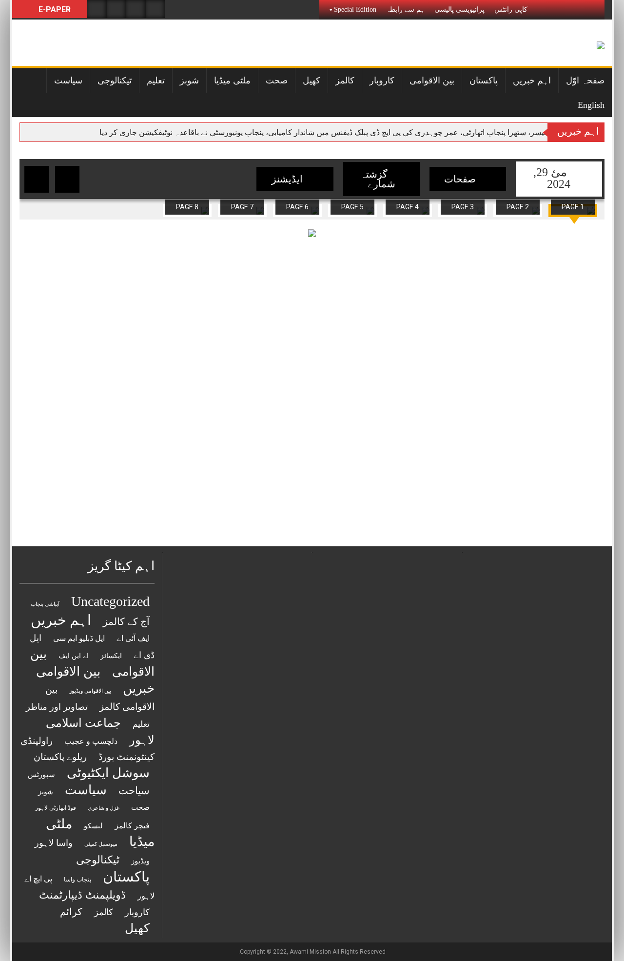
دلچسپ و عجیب (90, 741)
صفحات (461, 179)
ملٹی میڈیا (232, 80)
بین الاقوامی (432, 80)
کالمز (344, 80)
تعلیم (156, 80)
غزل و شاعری (103, 808)
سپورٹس (41, 774)
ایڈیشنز (288, 179)
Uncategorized (110, 601)
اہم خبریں (532, 80)
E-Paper (54, 9)
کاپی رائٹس (510, 9)
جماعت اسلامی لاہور (100, 731)
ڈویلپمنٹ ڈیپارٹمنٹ (82, 895)
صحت (277, 80)
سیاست (68, 80)
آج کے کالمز (126, 621)
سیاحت (134, 791)
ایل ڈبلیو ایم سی (79, 638)
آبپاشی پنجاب (45, 604)
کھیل (311, 80)
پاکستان (483, 80)
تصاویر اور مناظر (57, 707)
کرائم (71, 911)
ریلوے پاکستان (60, 757)
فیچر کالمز (132, 825)
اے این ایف (73, 656)
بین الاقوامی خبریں (95, 680)
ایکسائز (111, 656)
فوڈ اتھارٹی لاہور (55, 808)
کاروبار (382, 80)
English (591, 105)
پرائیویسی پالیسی (459, 9)
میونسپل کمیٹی (100, 844)
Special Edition (355, 9)
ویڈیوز (140, 861)
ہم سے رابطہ (405, 9)
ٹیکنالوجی (115, 80)
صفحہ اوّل (585, 80)
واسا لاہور (54, 843)
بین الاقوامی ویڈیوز (90, 691)
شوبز (189, 80)
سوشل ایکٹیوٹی (108, 773)
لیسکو (93, 826)
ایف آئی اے (133, 638)
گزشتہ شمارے (377, 179)
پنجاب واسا (77, 879)
